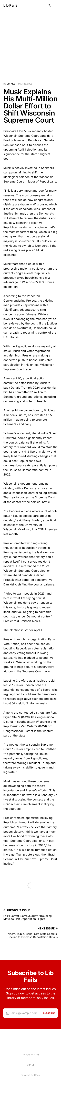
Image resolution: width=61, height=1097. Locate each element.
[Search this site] (49, 5)
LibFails (11, 84)
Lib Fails (10, 5)
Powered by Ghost (30, 1075)
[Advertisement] (30, 42)
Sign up (31, 1064)
